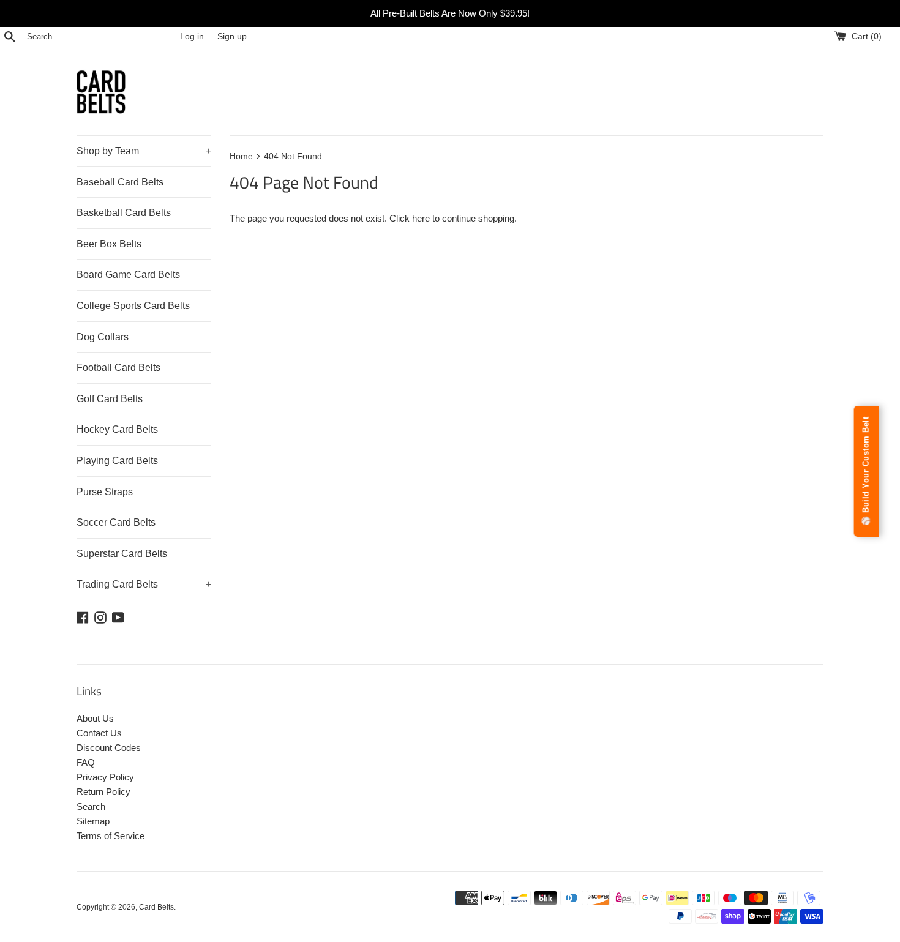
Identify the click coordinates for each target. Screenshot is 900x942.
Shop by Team (144, 151)
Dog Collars (103, 337)
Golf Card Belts (110, 399)
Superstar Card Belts (122, 553)
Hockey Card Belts (117, 429)
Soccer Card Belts (116, 522)
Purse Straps (105, 492)
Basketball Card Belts (124, 212)
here (421, 218)
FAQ (86, 762)
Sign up (232, 36)
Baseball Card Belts (120, 182)
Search (91, 806)
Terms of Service (110, 836)
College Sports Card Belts (133, 306)
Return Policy (103, 792)
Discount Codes (109, 747)
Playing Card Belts (117, 460)
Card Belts (156, 907)
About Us (95, 718)
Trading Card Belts (144, 584)
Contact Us (99, 733)
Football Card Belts (118, 367)
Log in (192, 36)
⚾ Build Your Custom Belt (866, 471)
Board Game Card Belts (128, 274)
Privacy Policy (105, 777)
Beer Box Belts (109, 244)
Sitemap (93, 821)
